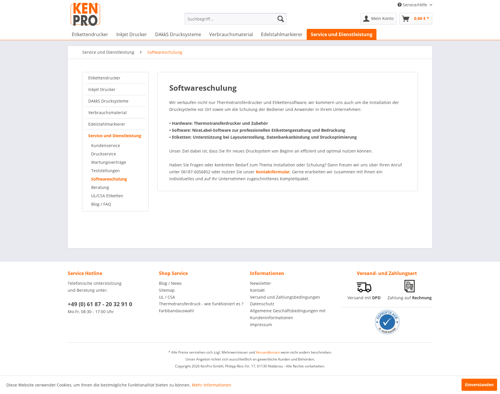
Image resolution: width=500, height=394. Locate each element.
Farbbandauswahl (176, 310)
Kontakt (257, 290)
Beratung (100, 187)
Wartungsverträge (108, 162)
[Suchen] (281, 19)
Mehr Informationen (211, 385)
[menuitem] (236, 19)
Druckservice (103, 154)
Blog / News (170, 283)
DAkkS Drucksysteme (108, 101)
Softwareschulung (109, 179)
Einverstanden (479, 384)
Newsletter (260, 283)
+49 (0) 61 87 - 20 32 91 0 (100, 304)
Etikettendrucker (104, 78)
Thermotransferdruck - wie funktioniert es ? (201, 303)
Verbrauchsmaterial (107, 112)
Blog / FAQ (101, 204)
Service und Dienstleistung (114, 135)
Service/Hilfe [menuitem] (415, 5)
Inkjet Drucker (101, 89)
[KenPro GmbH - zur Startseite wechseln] (85, 14)
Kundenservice (105, 145)
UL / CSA (167, 297)
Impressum (261, 324)
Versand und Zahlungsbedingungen (285, 297)
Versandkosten (268, 352)
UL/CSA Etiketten (107, 195)
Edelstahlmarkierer (106, 124)
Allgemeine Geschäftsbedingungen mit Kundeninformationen (288, 314)
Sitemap (167, 290)
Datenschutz (262, 303)
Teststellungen (105, 170)
